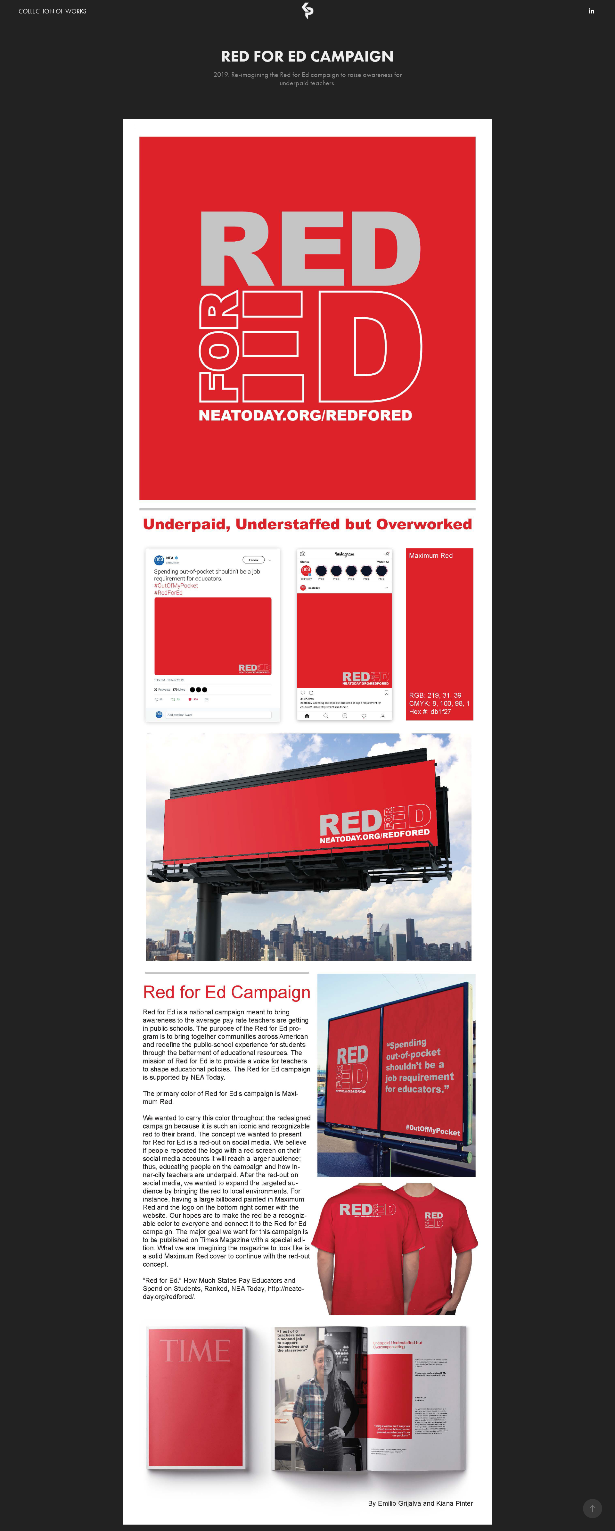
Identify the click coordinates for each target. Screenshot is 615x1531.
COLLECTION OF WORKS (52, 11)
